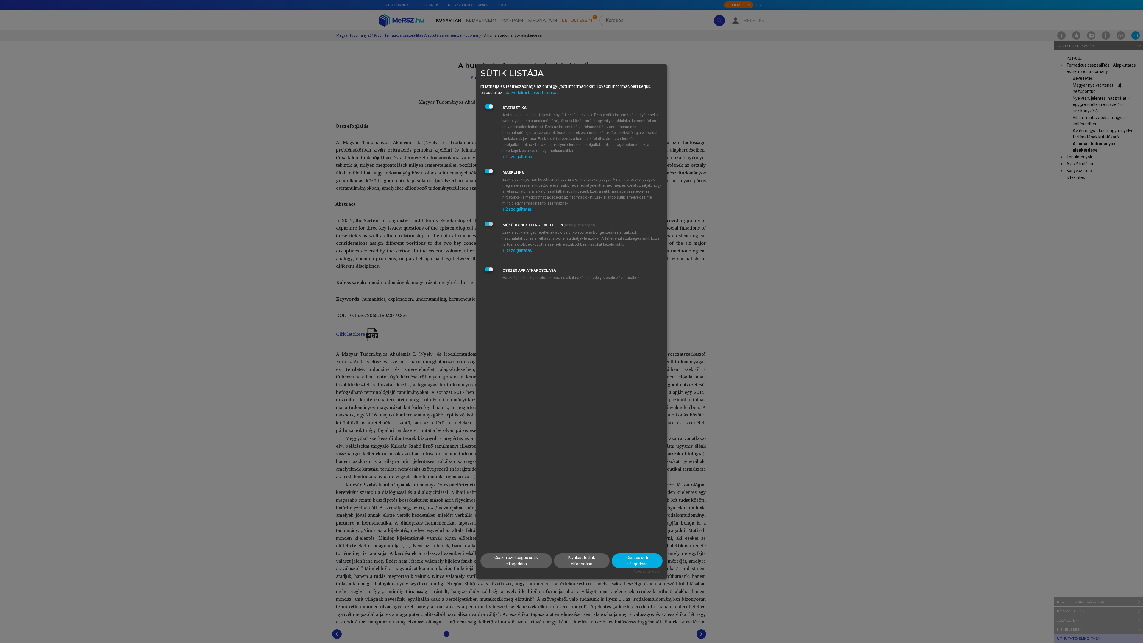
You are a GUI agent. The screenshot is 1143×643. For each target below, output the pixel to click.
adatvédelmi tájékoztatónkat (530, 92)
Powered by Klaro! (646, 572)
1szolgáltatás (517, 156)
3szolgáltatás (517, 250)
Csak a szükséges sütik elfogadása (516, 560)
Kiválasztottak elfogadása (581, 560)
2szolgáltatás (517, 209)
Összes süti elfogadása (637, 560)
